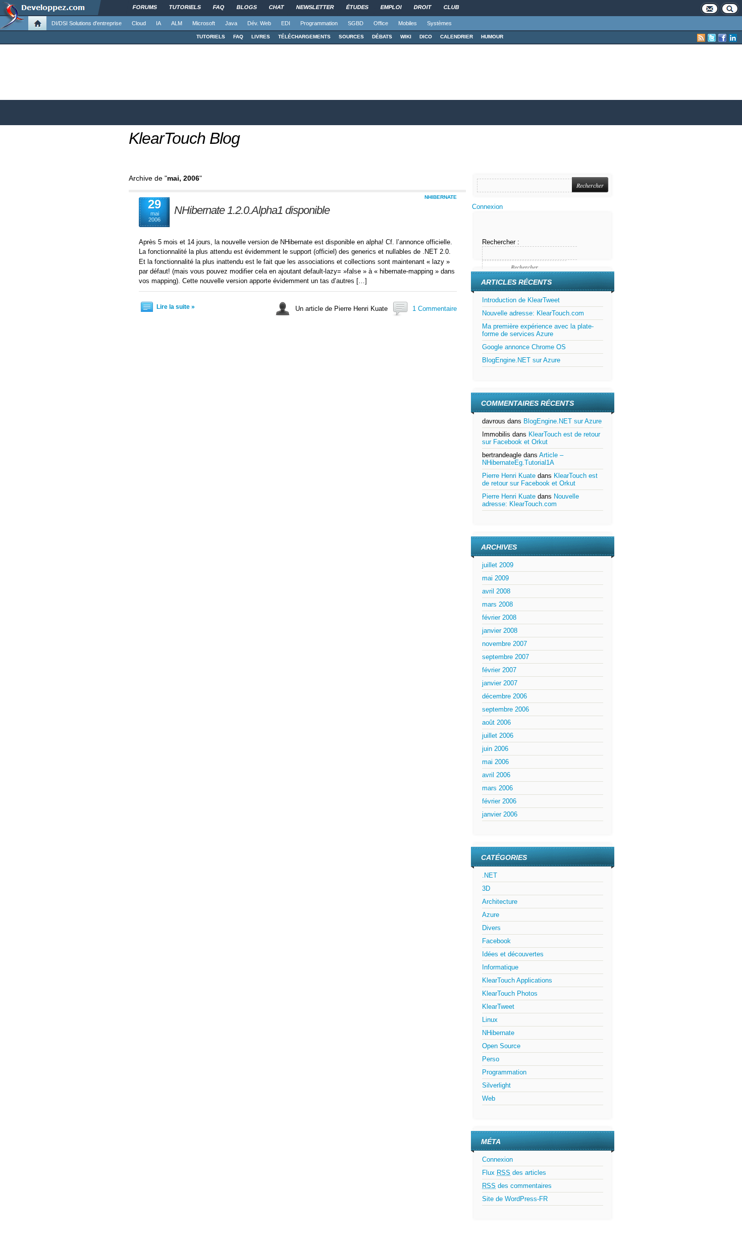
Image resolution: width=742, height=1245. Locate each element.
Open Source (501, 1046)
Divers (491, 928)
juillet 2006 (497, 735)
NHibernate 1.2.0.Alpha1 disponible (252, 210)
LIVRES (260, 36)
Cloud (139, 23)
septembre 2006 (505, 709)
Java (231, 23)
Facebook (496, 941)
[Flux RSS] (701, 38)
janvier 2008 (499, 630)
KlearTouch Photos (510, 993)
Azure (490, 914)
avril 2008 (496, 591)
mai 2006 (495, 762)
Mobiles (407, 23)
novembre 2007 (504, 643)
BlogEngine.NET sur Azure (521, 360)
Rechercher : (500, 242)
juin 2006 (495, 748)
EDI (285, 23)
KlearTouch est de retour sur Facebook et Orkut (541, 438)
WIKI (405, 36)
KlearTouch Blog (184, 138)
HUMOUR (492, 36)
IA (158, 23)
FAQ (238, 36)
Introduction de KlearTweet (521, 300)
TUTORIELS (210, 36)
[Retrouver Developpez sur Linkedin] (733, 38)
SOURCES (351, 36)
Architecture (499, 901)
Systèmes (439, 23)
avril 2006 (496, 775)
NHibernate (441, 197)
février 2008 (499, 617)
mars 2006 (497, 788)
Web (488, 1098)
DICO (425, 36)
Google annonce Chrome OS (524, 347)
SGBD (355, 23)
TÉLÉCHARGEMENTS (304, 36)
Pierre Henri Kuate (509, 475)
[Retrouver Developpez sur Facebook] (722, 38)
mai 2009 (495, 578)
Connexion (487, 206)
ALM (176, 23)
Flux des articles (514, 1172)
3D (486, 888)
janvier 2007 (499, 683)
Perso (490, 1059)
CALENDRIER (456, 36)
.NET (489, 875)
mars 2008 (497, 604)
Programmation (319, 23)
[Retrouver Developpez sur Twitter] (712, 38)
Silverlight (496, 1085)
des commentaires (517, 1185)
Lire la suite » (175, 306)
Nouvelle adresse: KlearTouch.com (533, 313)
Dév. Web (259, 23)
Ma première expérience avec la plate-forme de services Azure (538, 330)
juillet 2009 (497, 565)
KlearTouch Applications (517, 980)
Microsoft (203, 23)
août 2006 (496, 722)
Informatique (500, 967)
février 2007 (499, 670)
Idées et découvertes (513, 954)
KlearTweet (498, 1006)
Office (381, 23)
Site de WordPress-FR (515, 1199)
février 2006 (499, 801)
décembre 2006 (504, 696)
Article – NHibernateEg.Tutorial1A (522, 458)
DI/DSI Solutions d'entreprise (86, 23)
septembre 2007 (505, 657)
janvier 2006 (499, 814)
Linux (490, 1019)
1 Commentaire (434, 308)
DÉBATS (382, 36)
